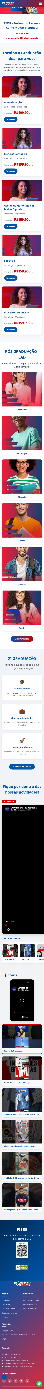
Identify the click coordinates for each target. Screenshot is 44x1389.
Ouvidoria (6, 1317)
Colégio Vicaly (7, 1330)
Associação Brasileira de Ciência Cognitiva (18, 1335)
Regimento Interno (9, 1313)
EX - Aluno (6, 1300)
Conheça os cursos (22, 766)
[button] (39, 1384)
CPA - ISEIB (6, 1304)
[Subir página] (4, 1377)
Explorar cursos (22, 639)
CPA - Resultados (8, 1309)
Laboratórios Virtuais (31, 1300)
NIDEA (4, 1339)
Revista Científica (30, 1304)
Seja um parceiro (30, 1309)
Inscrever (10, 119)
